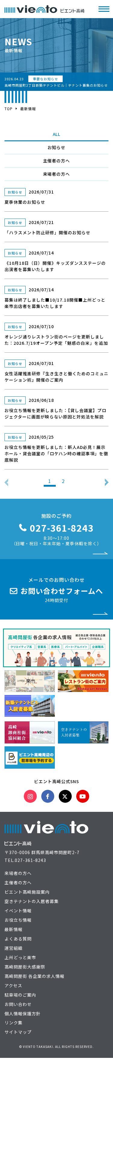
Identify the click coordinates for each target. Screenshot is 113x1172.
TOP (9, 108)
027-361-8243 (30, 860)
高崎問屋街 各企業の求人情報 (34, 976)
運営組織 (14, 948)
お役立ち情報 (18, 920)
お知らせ (57, 147)
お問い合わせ (18, 1004)
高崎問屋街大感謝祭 (25, 967)
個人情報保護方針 (23, 1013)
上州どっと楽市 (20, 957)
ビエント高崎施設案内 (27, 892)
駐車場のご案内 (20, 995)
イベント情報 (18, 911)
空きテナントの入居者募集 (32, 901)
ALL (57, 134)
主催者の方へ (56, 161)
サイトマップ (18, 1032)
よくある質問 (18, 939)
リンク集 (14, 1023)
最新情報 (14, 929)
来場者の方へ (56, 174)
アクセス (13, 985)
